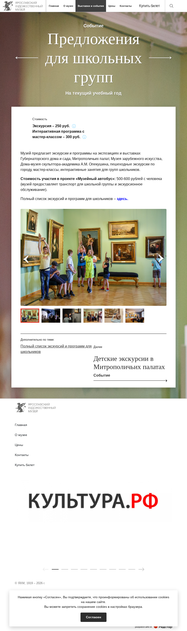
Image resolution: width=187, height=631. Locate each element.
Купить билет (149, 6)
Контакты (126, 6)
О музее (68, 6)
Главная (54, 6)
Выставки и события (91, 6)
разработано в (153, 626)
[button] (55, 569)
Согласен (93, 617)
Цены (111, 6)
